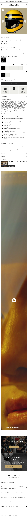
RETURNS (14, 156)
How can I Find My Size (6, 511)
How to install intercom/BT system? (9, 506)
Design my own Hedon (14, 466)
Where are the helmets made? (8, 482)
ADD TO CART (11, 166)
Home (2, 35)
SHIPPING (14, 153)
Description (14, 96)
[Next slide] (25, 21)
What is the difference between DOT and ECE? (12, 492)
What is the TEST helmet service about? (10, 501)
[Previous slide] (3, 21)
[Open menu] (3, 5)
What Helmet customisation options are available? (13, 497)
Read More (14, 447)
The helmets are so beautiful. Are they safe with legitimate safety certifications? (12, 487)
